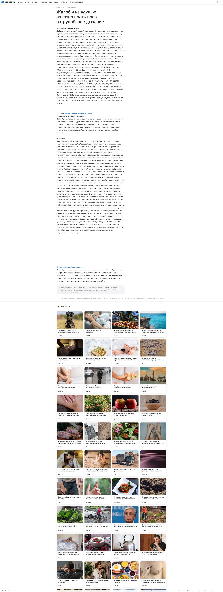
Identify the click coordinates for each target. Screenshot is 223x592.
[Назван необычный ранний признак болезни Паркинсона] (97, 491)
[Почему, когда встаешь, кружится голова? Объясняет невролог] (153, 463)
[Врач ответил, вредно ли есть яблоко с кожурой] (125, 408)
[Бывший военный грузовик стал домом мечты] (125, 463)
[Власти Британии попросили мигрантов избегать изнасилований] (153, 380)
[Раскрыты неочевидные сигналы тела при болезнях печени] (70, 380)
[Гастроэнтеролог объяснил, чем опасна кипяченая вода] (125, 547)
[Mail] (2, 2)
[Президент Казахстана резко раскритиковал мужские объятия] (125, 519)
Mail (3, 590)
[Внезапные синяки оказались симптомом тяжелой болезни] (70, 408)
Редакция (153, 590)
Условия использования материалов (167, 590)
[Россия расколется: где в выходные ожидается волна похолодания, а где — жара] (70, 324)
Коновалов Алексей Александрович (78, 113)
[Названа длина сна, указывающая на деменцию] (70, 352)
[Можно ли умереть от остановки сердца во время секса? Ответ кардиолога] (125, 352)
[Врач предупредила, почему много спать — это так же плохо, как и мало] (70, 547)
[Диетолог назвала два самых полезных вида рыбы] (97, 352)
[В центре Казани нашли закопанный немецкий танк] (97, 435)
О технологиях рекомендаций (194, 590)
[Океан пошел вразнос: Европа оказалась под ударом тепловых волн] (153, 324)
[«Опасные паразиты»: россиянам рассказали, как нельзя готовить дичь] (70, 435)
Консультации (60, 7)
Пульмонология (71, 7)
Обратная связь (182, 590)
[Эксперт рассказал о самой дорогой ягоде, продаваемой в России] (125, 435)
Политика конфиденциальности (212, 590)
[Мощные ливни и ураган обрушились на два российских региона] (97, 519)
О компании (8, 590)
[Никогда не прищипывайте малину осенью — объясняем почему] (97, 408)
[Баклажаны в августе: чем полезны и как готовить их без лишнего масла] (125, 491)
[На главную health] (9, 2)
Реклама (15, 590)
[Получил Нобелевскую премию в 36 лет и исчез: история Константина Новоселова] (153, 547)
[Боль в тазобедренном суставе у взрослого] (70, 491)
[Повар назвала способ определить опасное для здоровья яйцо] (125, 380)
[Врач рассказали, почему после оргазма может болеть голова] (97, 463)
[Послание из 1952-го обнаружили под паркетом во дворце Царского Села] (153, 352)
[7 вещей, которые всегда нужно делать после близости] (70, 463)
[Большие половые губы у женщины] (97, 324)
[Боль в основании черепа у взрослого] (70, 574)
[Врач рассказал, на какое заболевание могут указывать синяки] (153, 435)
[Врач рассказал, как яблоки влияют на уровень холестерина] (125, 324)
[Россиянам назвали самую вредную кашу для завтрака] (97, 547)
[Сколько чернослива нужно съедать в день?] (153, 408)
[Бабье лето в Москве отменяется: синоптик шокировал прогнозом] (97, 380)
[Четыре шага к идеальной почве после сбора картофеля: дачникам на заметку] (153, 491)
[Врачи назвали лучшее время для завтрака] (125, 574)
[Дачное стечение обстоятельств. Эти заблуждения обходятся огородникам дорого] (153, 519)
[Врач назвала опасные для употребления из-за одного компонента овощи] (70, 519)
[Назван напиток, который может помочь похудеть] (97, 574)
